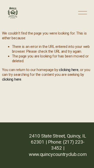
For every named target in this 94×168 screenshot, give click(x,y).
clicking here (68, 70)
